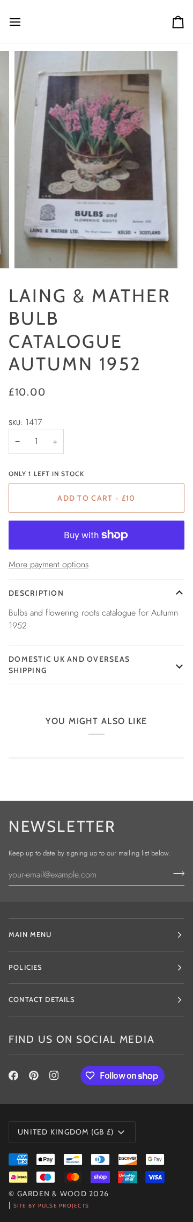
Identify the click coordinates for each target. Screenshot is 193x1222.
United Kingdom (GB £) (66, 1132)
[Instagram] (54, 1075)
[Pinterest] (34, 1075)
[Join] (175, 873)
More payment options (48, 564)
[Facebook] (13, 1075)
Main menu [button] (30, 934)
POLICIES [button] (25, 967)
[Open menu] (25, 21)
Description (36, 593)
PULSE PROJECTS (64, 1205)
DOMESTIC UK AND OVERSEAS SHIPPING (69, 664)
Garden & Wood (52, 1193)
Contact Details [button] (42, 999)
